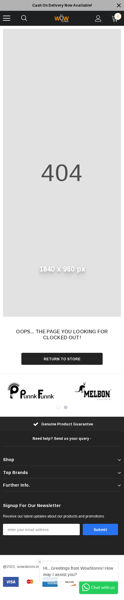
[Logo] (61, 18)
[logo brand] (31, 391)
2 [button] (65, 407)
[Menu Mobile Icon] (6, 18)
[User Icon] (98, 18)
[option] (62, 5)
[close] (119, 5)
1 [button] (58, 407)
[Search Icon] (24, 18)
